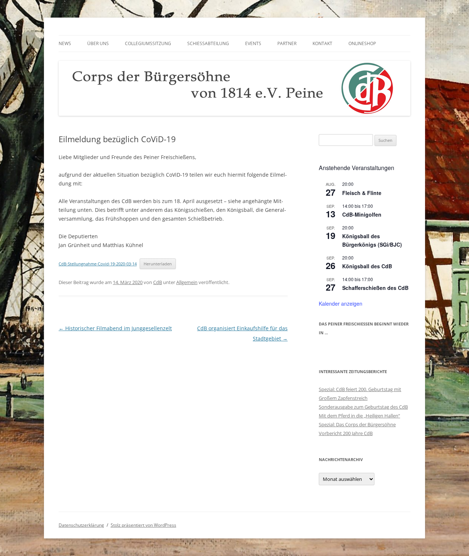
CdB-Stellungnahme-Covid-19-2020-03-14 (98, 263)
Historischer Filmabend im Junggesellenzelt (115, 328)
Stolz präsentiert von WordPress (143, 525)
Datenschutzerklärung (81, 525)
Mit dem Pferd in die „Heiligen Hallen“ (359, 415)
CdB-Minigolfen (361, 214)
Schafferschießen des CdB (375, 287)
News (65, 43)
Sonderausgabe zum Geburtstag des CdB (363, 407)
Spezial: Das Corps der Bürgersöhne (357, 424)
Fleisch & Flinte (361, 192)
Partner (286, 43)
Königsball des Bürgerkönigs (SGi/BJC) (372, 240)
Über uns (98, 43)
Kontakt (322, 43)
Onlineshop (362, 43)
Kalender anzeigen (340, 303)
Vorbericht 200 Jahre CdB (346, 433)
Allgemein (186, 282)
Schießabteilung (208, 43)
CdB (157, 282)
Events (253, 43)
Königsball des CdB (367, 266)
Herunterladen (158, 263)
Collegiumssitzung (148, 43)
